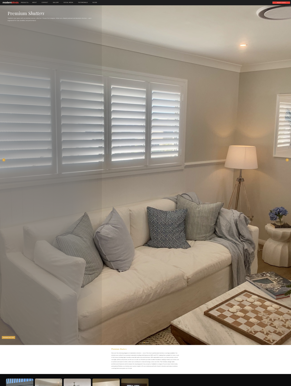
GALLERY (56, 2)
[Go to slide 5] (148, 342)
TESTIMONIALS (83, 2)
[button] (145, 175)
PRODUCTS (24, 2)
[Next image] (287, 159)
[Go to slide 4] (146, 342)
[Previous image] (3, 159)
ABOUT (34, 2)
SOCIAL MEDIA (68, 2)
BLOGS (95, 2)
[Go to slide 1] (142, 342)
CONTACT (45, 2)
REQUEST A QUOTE (281, 2)
